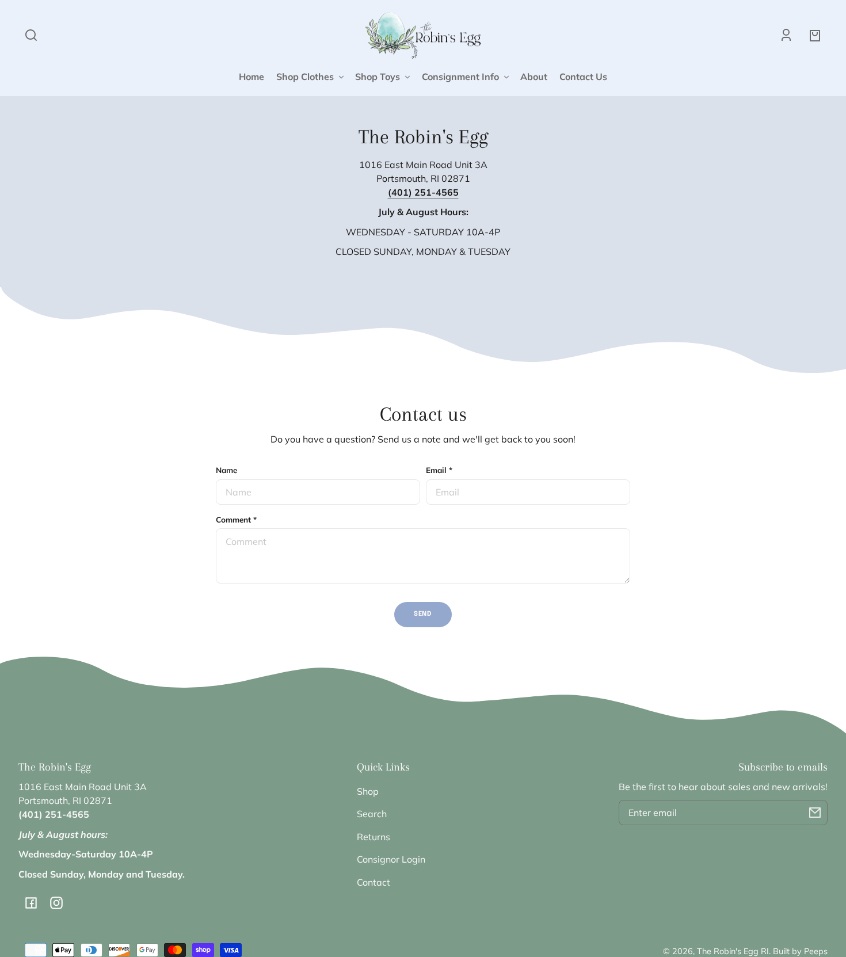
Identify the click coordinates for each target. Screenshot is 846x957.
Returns (373, 836)
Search (372, 813)
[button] (31, 35)
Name (226, 470)
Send (423, 614)
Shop (368, 791)
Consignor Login (391, 859)
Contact (373, 882)
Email (439, 470)
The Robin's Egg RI (733, 951)
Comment (236, 519)
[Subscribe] (815, 812)
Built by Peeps (800, 951)
